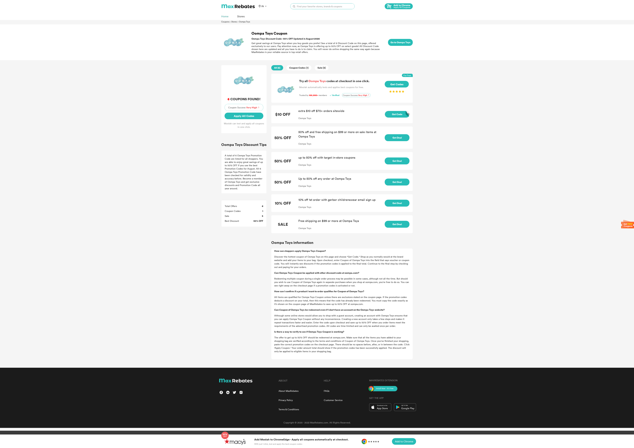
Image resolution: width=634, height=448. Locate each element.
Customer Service (333, 400)
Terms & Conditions (289, 409)
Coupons (225, 21)
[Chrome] (399, 6)
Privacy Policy (286, 400)
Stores (234, 21)
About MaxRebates (289, 390)
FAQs (326, 390)
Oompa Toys (244, 21)
